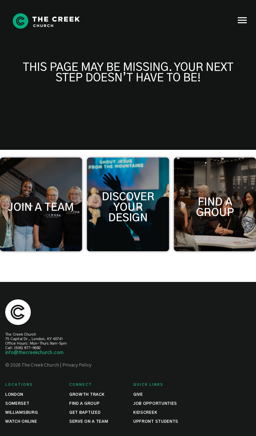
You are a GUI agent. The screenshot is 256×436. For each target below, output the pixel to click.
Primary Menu (242, 20)
